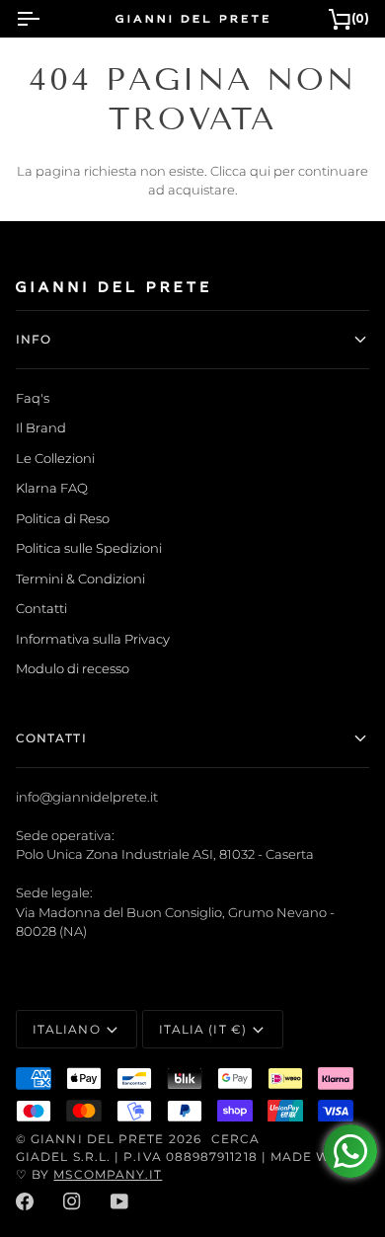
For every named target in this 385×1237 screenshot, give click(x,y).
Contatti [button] (51, 738)
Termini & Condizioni (80, 578)
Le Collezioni (55, 458)
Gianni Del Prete (97, 1138)
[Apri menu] (45, 19)
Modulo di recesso (72, 668)
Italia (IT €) (203, 1029)
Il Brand (41, 427)
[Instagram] (72, 1201)
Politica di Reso (63, 518)
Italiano (67, 1029)
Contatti (41, 608)
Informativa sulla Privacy (93, 639)
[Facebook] (25, 1201)
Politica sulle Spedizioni (89, 548)
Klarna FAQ (52, 488)
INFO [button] (33, 339)
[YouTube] (119, 1201)
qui (260, 171)
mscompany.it (107, 1174)
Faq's (32, 398)
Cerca (235, 1138)
